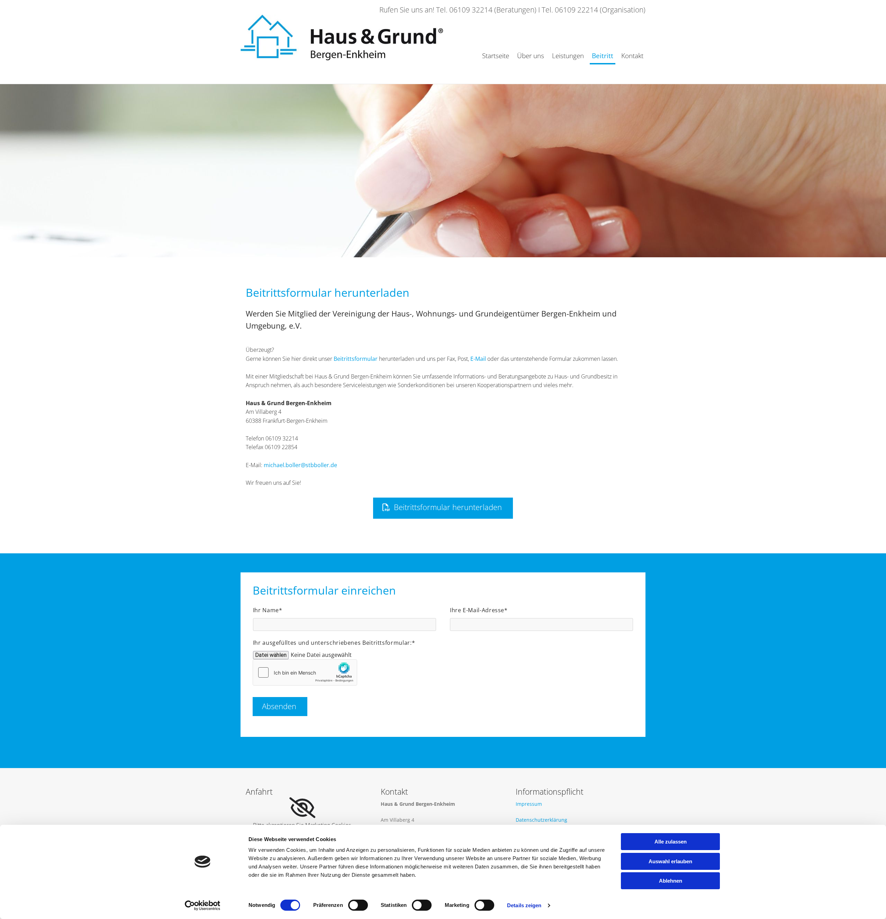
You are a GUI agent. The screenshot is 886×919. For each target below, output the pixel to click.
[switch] (358, 905)
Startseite (495, 55)
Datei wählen (271, 655)
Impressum (529, 804)
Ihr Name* (267, 610)
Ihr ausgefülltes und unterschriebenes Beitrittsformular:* (334, 642)
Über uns (530, 55)
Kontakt (632, 55)
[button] (443, 508)
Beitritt (602, 55)
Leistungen (568, 55)
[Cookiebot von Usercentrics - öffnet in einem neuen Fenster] (202, 905)
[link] (302, 807)
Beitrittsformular (356, 359)
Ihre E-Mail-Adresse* (479, 610)
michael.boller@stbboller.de (300, 465)
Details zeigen (524, 905)
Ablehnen (670, 881)
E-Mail (478, 359)
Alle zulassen (670, 842)
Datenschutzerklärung (541, 820)
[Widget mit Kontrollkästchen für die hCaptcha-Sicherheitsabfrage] (305, 672)
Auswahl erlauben (670, 861)
